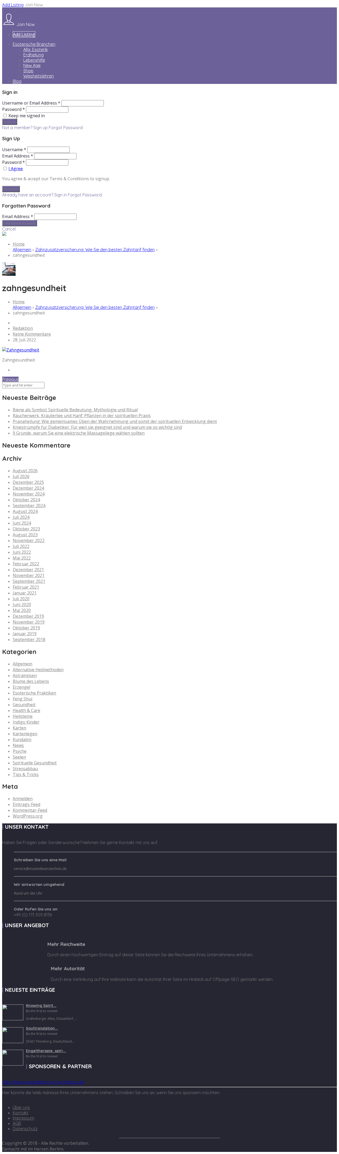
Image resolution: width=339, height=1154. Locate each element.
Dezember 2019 (28, 616)
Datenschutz (25, 1128)
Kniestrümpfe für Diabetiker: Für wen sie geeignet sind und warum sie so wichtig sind (97, 427)
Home (19, 244)
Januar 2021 (25, 593)
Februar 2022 (26, 564)
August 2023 (25, 535)
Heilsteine (23, 716)
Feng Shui (22, 699)
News (18, 745)
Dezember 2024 (28, 488)
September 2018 (29, 639)
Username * (14, 149)
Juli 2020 (21, 599)
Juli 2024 (21, 517)
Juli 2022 (21, 546)
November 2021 (28, 575)
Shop (28, 70)
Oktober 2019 (26, 628)
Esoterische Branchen (34, 44)
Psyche (19, 751)
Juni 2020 (22, 604)
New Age (32, 65)
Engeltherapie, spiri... (46, 1050)
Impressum (23, 1118)
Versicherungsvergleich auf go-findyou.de (43, 1082)
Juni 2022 (22, 552)
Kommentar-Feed (30, 810)
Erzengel (21, 687)
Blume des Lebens (31, 681)
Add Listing (13, 4)
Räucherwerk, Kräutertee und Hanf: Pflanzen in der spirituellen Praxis (82, 415)
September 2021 (29, 581)
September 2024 (29, 505)
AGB (17, 1123)
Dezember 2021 (28, 570)
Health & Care (26, 710)
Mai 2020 (22, 610)
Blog (17, 81)
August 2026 (25, 471)
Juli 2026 (21, 476)
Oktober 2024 (26, 500)
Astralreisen (25, 675)
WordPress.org (28, 816)
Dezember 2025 (28, 482)
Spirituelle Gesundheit (35, 763)
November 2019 (28, 622)
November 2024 (28, 494)
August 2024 (25, 511)
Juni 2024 (22, 523)
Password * (13, 109)
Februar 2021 (26, 587)
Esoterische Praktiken (34, 693)
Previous (10, 379)
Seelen (19, 757)
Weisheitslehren (38, 76)
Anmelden (23, 798)
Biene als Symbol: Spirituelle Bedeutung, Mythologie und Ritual (75, 410)
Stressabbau (25, 769)
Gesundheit (24, 704)
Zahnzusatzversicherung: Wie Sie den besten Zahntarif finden (95, 249)
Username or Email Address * (31, 103)
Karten (19, 728)
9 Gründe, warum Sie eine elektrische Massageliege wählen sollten (79, 433)
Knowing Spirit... (41, 1005)
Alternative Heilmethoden (38, 670)
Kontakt (20, 1112)
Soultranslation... (42, 1028)
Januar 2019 (25, 634)
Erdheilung (33, 54)
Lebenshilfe (34, 60)
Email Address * (17, 156)
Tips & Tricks (26, 774)
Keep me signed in (26, 116)
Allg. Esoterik (35, 49)
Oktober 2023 (26, 529)
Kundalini (22, 739)
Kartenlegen (25, 734)
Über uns (21, 1107)
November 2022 (28, 540)
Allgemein (22, 249)
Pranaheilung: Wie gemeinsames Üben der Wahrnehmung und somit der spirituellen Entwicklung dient (115, 421)
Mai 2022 (22, 558)
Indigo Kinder (26, 722)
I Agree (15, 169)
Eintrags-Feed (26, 804)
